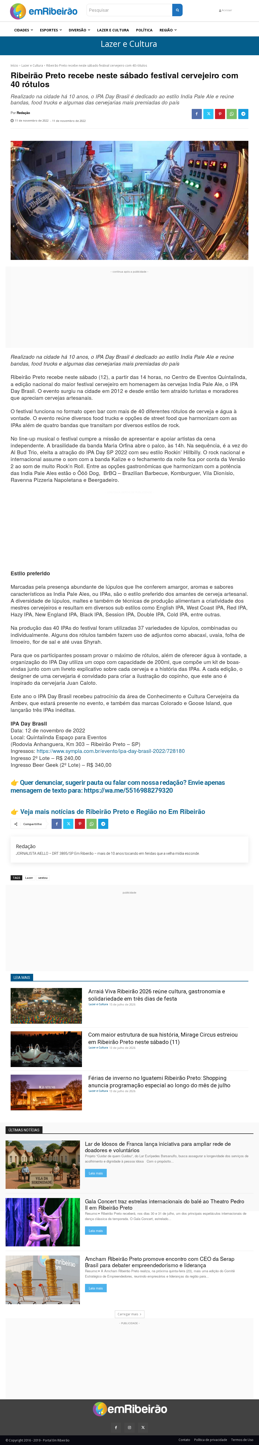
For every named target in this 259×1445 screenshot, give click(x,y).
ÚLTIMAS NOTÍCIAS (24, 1130)
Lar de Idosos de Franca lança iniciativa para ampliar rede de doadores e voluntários (158, 1147)
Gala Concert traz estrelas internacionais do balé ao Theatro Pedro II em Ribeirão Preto (165, 1204)
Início (14, 65)
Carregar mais (128, 1314)
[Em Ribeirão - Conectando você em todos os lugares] (43, 10)
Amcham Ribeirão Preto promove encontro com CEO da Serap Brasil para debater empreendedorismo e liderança (159, 1262)
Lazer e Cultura (129, 44)
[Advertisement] (129, 309)
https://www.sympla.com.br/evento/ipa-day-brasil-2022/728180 (111, 750)
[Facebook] (197, 114)
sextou (43, 878)
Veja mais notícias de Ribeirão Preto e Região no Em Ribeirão (112, 811)
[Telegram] (243, 114)
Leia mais (96, 1173)
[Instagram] (129, 1428)
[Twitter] (208, 114)
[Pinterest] (220, 114)
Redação (23, 112)
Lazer (29, 878)
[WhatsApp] (232, 114)
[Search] (177, 10)
